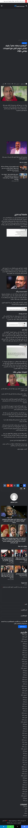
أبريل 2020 (25, 784)
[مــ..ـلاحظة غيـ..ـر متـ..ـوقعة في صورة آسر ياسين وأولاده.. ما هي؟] (21, 553)
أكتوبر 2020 (24, 771)
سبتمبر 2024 (24, 666)
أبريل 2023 (25, 704)
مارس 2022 (24, 733)
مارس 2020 (24, 787)
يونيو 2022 (25, 726)
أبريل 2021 (25, 757)
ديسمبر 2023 (24, 686)
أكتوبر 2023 (24, 690)
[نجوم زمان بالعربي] (19, 6)
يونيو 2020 (25, 780)
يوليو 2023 (25, 697)
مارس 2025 (24, 652)
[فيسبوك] (24, 485)
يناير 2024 (25, 683)
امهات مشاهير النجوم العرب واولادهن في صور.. (21, 574)
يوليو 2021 (25, 751)
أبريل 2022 (25, 731)
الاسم (25, 604)
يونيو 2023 (25, 699)
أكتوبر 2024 (24, 663)
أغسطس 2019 (24, 795)
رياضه (26, 810)
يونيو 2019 (25, 798)
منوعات (25, 813)
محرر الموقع (23, 83)
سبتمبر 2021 (24, 746)
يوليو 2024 (25, 670)
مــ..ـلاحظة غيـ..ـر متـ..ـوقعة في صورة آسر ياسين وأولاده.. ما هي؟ (21, 559)
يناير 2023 (25, 710)
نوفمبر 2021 (24, 742)
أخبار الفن (20, 40)
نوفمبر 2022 (24, 715)
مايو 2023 (25, 701)
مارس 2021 (24, 760)
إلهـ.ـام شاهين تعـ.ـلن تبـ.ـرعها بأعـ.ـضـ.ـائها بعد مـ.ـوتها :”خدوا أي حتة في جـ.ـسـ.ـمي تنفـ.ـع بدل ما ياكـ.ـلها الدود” (9, 168)
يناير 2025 (25, 657)
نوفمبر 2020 (24, 769)
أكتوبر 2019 (24, 791)
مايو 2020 (25, 782)
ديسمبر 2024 (24, 659)
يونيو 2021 (25, 753)
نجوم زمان (25, 815)
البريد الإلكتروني (23, 609)
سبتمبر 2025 (24, 639)
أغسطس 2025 (24, 641)
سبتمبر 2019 (24, 793)
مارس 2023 (24, 706)
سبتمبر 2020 (24, 773)
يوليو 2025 (25, 643)
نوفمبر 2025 (24, 634)
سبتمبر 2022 (24, 719)
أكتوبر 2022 (24, 717)
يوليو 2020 (25, 778)
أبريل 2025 (25, 650)
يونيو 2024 (25, 672)
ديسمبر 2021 (24, 739)
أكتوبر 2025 (24, 636)
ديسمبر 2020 (24, 766)
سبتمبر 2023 (24, 692)
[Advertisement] (14, 24)
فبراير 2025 (24, 654)
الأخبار (26, 808)
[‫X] (21, 485)
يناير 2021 (25, 764)
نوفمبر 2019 (24, 789)
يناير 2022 (25, 737)
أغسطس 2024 (24, 668)
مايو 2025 (25, 648)
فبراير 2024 (24, 681)
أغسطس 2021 (24, 748)
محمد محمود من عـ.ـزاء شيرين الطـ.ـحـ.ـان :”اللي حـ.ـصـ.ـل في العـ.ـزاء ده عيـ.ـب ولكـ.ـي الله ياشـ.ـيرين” (7, 576)
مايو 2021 (25, 755)
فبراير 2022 (24, 735)
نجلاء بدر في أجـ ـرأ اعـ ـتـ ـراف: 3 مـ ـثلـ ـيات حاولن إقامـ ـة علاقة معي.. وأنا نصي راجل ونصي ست (7, 560)
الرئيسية (24, 40)
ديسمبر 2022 (24, 713)
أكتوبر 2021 (24, 744)
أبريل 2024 (25, 677)
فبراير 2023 (24, 708)
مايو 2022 (25, 728)
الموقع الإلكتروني (24, 615)
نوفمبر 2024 (24, 661)
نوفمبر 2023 (24, 688)
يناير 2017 (25, 800)
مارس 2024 (24, 679)
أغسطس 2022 (24, 722)
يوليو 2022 (25, 724)
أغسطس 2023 (24, 695)
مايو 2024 (25, 674)
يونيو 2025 (25, 645)
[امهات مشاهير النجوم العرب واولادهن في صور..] (21, 569)
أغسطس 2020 (24, 775)
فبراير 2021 (24, 762)
